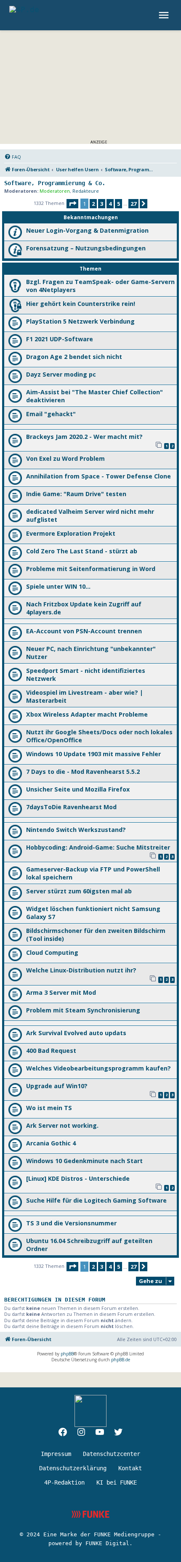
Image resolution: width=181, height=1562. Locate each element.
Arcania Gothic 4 (51, 1143)
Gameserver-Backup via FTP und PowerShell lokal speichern (93, 873)
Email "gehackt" (51, 414)
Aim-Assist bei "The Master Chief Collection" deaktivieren (94, 396)
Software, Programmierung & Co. (54, 183)
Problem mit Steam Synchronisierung (83, 1010)
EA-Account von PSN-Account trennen (84, 631)
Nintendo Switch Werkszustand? (76, 830)
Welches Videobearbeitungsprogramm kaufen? (98, 1068)
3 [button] (101, 203)
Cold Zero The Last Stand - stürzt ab (81, 551)
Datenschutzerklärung (72, 1468)
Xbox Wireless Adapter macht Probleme (87, 714)
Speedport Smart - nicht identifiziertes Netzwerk (85, 675)
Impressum (56, 1453)
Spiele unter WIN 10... (58, 586)
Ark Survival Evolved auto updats (76, 1033)
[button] (72, 203)
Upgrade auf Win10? (57, 1086)
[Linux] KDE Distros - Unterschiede (78, 1178)
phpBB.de (120, 1360)
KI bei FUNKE (116, 1482)
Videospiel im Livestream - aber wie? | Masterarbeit (84, 696)
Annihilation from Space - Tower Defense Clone (98, 476)
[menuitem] (12, 157)
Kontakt (130, 1468)
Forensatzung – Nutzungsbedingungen (86, 248)
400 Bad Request (51, 1051)
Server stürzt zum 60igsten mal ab (79, 891)
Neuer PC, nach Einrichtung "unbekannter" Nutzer (91, 653)
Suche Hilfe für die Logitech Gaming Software (96, 1200)
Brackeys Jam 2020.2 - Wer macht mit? (84, 437)
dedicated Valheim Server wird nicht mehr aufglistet (90, 515)
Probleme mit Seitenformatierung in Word (90, 569)
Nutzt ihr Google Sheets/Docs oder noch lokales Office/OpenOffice (99, 736)
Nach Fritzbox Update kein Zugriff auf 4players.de (83, 608)
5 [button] (118, 203)
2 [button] (93, 203)
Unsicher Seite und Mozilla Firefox (78, 789)
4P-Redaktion (64, 1482)
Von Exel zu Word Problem (65, 458)
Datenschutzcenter (111, 1453)
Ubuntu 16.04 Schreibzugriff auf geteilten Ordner (89, 1245)
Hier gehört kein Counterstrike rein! (80, 304)
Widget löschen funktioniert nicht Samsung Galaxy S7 (93, 913)
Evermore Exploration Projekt (70, 533)
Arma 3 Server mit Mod (61, 992)
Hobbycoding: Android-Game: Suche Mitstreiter (98, 847)
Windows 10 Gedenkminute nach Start (84, 1161)
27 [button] (133, 203)
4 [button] (110, 203)
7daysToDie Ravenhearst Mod (71, 807)
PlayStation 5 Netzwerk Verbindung (80, 321)
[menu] (164, 15)
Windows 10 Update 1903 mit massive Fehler (93, 754)
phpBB (67, 1354)
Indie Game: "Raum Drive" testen (76, 494)
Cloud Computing (52, 952)
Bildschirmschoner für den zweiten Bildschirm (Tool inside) (95, 935)
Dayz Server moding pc (61, 374)
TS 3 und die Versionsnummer (71, 1223)
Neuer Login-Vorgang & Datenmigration (87, 230)
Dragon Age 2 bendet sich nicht (74, 357)
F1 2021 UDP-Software (59, 339)
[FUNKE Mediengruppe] (90, 1514)
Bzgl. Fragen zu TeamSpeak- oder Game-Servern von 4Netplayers (100, 286)
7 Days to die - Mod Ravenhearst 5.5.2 (83, 772)
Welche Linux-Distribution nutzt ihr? (81, 970)
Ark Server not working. (62, 1125)
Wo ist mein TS (49, 1108)
